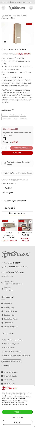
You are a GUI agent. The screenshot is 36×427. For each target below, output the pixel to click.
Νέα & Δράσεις (9, 307)
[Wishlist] (14, 221)
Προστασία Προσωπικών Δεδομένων (17, 355)
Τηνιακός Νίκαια (9, 384)
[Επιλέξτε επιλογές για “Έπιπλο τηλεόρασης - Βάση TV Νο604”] (3, 229)
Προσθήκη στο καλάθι (21, 148)
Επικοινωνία (8, 323)
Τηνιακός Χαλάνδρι (10, 376)
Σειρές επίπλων (9, 315)
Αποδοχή (17, 412)
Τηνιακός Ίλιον (9, 380)
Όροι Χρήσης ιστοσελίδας (13, 340)
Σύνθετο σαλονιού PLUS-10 (25, 233)
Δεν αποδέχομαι (17, 417)
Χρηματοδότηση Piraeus (13, 351)
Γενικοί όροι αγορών (11, 344)
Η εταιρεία (8, 303)
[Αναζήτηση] (3, 8)
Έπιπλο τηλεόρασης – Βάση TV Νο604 (9, 234)
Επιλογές (17, 422)
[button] (3, 34)
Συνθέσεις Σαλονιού (20, 16)
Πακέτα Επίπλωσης (11, 311)
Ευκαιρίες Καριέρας (11, 327)
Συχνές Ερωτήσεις (10, 319)
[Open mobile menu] (31, 8)
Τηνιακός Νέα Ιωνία (10, 372)
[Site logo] (17, 7)
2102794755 (17, 263)
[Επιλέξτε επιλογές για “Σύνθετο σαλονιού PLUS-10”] (20, 229)
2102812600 (13, 267)
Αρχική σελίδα (6, 16)
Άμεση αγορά (17, 153)
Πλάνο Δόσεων (9, 348)
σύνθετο (12, 183)
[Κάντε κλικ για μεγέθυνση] (5, 42)
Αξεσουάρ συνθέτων (8, 18)
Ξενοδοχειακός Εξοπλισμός (11, 361)
